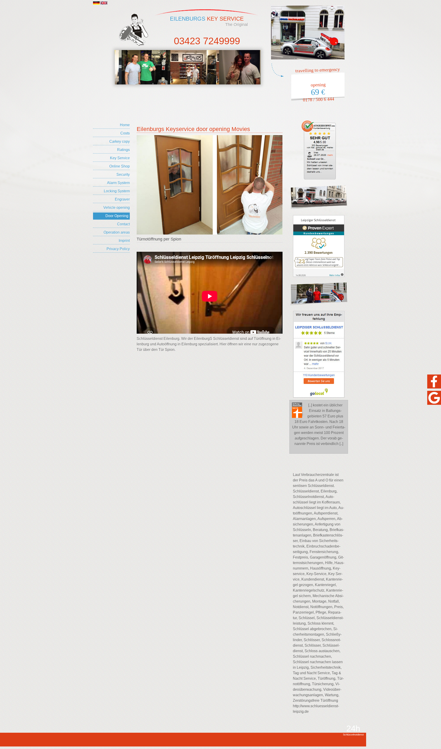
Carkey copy (119, 141)
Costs (125, 133)
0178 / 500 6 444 (318, 99)
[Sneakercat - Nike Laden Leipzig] (139, 67)
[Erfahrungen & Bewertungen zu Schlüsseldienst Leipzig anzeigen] (319, 246)
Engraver (122, 199)
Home (125, 125)
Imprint (124, 241)
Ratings (123, 150)
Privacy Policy (118, 249)
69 (318, 92)
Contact (123, 224)
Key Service (120, 158)
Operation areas (117, 232)
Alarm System (118, 183)
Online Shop (119, 166)
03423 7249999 (207, 41)
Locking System (117, 191)
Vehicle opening (116, 208)
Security (123, 174)
